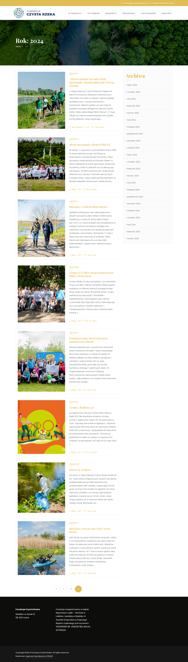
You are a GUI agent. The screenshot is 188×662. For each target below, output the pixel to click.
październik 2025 (135, 133)
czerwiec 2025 (133, 161)
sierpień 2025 (133, 147)
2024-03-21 (74, 402)
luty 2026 (131, 119)
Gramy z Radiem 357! (81, 407)
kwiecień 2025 (133, 168)
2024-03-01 (74, 523)
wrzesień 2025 (133, 140)
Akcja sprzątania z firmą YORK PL (89, 144)
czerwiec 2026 (133, 92)
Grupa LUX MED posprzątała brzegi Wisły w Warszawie (91, 274)
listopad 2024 (133, 189)
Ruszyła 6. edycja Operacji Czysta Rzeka (89, 530)
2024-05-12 (74, 139)
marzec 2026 (133, 112)
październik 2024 (135, 196)
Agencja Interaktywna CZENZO (39, 656)
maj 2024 (131, 224)
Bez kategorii (77, 127)
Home (18, 46)
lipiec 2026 (132, 85)
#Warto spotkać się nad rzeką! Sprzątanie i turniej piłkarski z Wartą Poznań (91, 82)
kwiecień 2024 (133, 231)
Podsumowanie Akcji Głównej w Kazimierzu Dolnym (88, 340)
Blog (73, 189)
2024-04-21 (74, 333)
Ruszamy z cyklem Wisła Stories (88, 207)
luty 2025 (131, 182)
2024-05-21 (74, 73)
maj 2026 (131, 98)
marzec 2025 (133, 175)
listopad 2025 (133, 126)
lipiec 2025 (132, 154)
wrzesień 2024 (133, 203)
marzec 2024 (133, 238)
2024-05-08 (74, 267)
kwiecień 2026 (133, 105)
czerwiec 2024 (133, 217)
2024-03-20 (74, 464)
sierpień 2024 (133, 210)
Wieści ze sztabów (80, 469)
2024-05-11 (74, 201)
